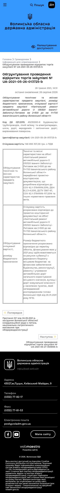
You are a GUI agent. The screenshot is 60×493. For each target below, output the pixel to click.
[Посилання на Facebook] (8, 434)
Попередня (14, 312)
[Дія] (51, 5)
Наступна (46, 336)
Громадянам (22, 59)
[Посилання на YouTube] (16, 434)
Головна (7, 59)
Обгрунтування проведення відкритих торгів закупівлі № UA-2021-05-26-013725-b (27, 65)
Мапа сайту (43, 434)
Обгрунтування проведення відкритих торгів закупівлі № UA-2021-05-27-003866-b (41, 344)
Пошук (39, 5)
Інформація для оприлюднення (20, 62)
